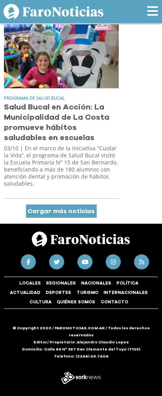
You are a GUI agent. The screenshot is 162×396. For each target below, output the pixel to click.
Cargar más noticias (61, 211)
